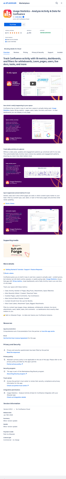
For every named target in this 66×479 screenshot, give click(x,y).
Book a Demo (10, 203)
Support (27, 269)
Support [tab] (50, 52)
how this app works (48, 331)
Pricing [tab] (25, 52)
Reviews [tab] (16, 52)
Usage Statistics (51, 279)
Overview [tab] (6, 52)
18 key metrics (17, 281)
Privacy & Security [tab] (38, 52)
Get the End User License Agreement (15, 338)
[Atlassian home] (9, 3)
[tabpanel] (33, 250)
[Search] (56, 3)
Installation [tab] (61, 52)
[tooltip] (23, 17)
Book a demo (9, 273)
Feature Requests (36, 269)
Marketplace (24, 3)
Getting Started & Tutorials (14, 269)
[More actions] (23, 24)
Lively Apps (18, 17)
